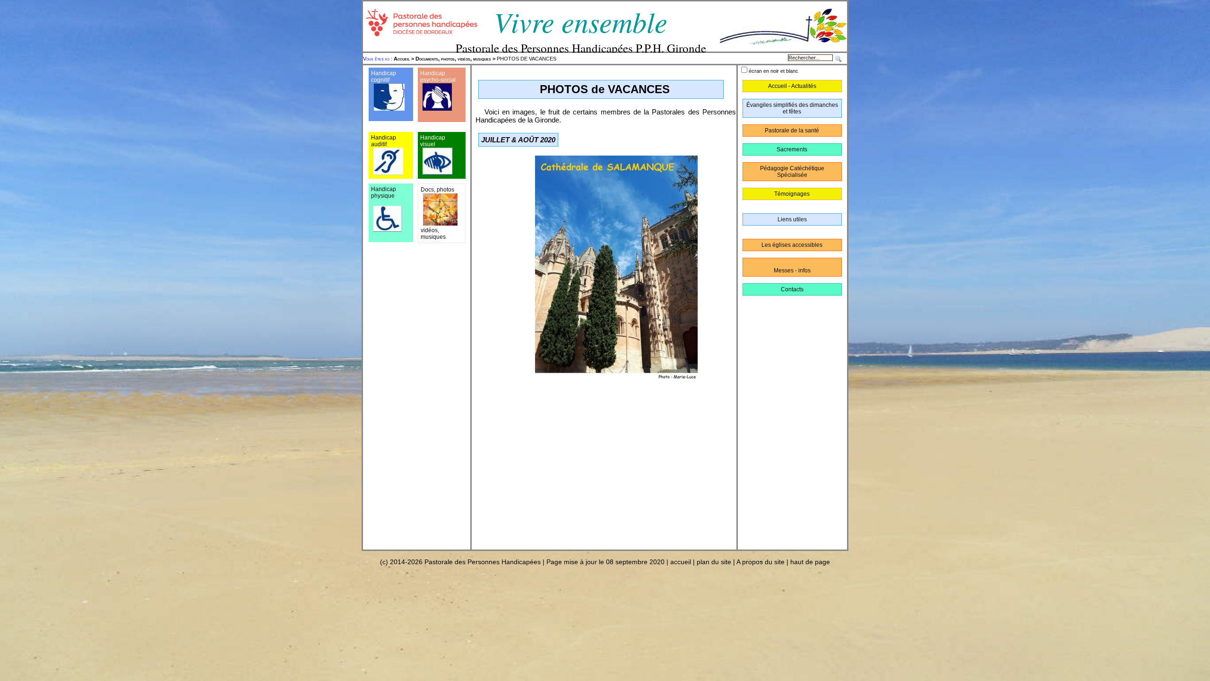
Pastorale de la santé (792, 130)
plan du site (714, 562)
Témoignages (792, 194)
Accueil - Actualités (792, 86)
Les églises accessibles (791, 245)
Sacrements (792, 149)
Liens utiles (792, 219)
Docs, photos (437, 189)
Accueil (402, 58)
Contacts (792, 289)
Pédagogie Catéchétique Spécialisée (792, 171)
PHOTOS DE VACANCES (475, 58)
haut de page (810, 562)
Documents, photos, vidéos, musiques (453, 58)
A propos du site (760, 562)
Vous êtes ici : (378, 58)
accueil (680, 562)
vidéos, (430, 230)
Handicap (432, 73)
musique (432, 237)
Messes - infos (792, 270)
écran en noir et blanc (773, 71)
